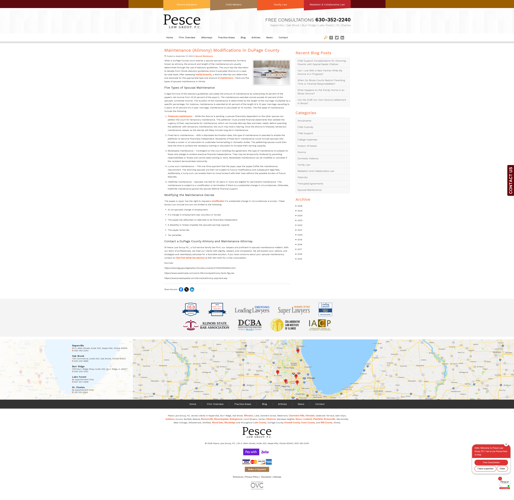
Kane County (308, 422)
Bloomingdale (221, 419)
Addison (170, 419)
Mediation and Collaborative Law (316, 171)
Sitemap (277, 477)
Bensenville (207, 419)
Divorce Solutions (187, 4)
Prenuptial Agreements (310, 183)
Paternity (303, 177)
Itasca (299, 419)
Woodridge (230, 422)
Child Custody (305, 127)
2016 (299, 254)
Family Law (280, 4)
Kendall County (292, 422)
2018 (299, 244)
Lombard (307, 419)
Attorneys (206, 37)
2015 (299, 259)
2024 (299, 215)
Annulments (304, 120)
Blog (243, 37)
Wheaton (248, 415)
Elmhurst (271, 419)
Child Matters (233, 4)
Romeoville (329, 419)
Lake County (259, 422)
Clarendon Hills (296, 415)
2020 (299, 235)
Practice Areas (226, 37)
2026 (299, 206)
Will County (326, 422)
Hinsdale (310, 415)
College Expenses (307, 139)
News (269, 37)
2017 (299, 249)
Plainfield (318, 419)
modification (217, 201)
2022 (299, 225)
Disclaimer (266, 477)
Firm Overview (187, 37)
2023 (299, 220)
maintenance (226, 78)
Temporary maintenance (180, 116)
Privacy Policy (252, 477)
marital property (204, 74)
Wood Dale (217, 422)
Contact (283, 37)
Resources (238, 477)
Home (169, 37)
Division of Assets (307, 145)
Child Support (305, 133)
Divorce (302, 152)
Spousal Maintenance (204, 56)
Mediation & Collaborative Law (327, 4)
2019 (299, 239)
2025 (299, 210)
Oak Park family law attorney (190, 258)
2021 (299, 230)
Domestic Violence (308, 158)
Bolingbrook (236, 419)
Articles (256, 37)
